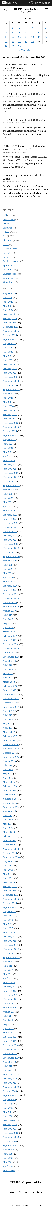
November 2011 (11, 999)
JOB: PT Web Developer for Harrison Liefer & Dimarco (23, 66)
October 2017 (10, 702)
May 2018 (8, 673)
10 (26, 32)
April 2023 (8, 456)
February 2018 (10, 685)
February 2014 (10, 886)
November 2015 (11, 798)
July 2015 (7, 815)
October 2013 (10, 903)
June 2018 (8, 669)
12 (39, 32)
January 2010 (9, 1082)
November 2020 (11, 548)
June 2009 (8, 1107)
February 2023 (10, 464)
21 (6, 41)
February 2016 (10, 786)
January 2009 (9, 1128)
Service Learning (11, 261)
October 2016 (10, 752)
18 (32, 37)
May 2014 (8, 873)
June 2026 (8, 301)
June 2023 (8, 447)
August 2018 (9, 660)
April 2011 (8, 1028)
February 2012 (10, 986)
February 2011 (10, 1036)
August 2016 (9, 761)
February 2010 (10, 1078)
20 (46, 37)
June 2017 (8, 719)
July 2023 (7, 443)
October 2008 (10, 1141)
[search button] (5, 9)
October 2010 (10, 1053)
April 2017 (8, 727)
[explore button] (31, 2)
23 (19, 41)
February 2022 (10, 514)
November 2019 (11, 598)
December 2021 (11, 523)
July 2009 (7, 1103)
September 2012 (11, 957)
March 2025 (9, 364)
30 (19, 46)
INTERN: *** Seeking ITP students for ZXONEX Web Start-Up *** (24, 147)
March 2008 (9, 1170)
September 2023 (11, 435)
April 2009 (8, 1116)
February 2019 (10, 635)
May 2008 (8, 1162)
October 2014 (10, 853)
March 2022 (9, 510)
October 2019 (10, 602)
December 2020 (11, 543)
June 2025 (8, 351)
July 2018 (7, 665)
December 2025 (11, 326)
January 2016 (9, 790)
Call (5, 215)
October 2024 (10, 385)
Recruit (6, 252)
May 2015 (8, 823)
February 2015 (10, 836)
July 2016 (7, 765)
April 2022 (8, 506)
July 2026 (7, 297)
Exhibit (6, 223)
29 (13, 46)
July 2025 (7, 347)
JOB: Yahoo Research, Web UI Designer (24, 94)
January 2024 (9, 418)
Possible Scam (10, 248)
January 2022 (9, 518)
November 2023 (11, 427)
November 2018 (11, 648)
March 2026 (9, 314)
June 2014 (8, 869)
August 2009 (9, 1099)
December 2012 (11, 944)
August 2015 (9, 811)
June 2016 (8, 769)
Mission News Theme (18, 1205)
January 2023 (9, 468)
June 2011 (8, 1020)
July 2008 (7, 1153)
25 (32, 41)
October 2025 (10, 335)
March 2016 (9, 782)
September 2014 (11, 857)
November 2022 (11, 477)
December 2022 (11, 472)
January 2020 (9, 589)
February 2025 (10, 368)
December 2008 (11, 1132)
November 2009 (11, 1086)
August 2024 (9, 393)
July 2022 (7, 493)
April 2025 (8, 360)
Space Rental (9, 265)
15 (13, 37)
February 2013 (10, 936)
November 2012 (11, 949)
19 (39, 37)
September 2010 (11, 1057)
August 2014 (9, 861)
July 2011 (7, 1015)
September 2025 (11, 339)
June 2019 (8, 619)
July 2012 (7, 965)
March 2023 (9, 460)
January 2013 (9, 940)
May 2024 (8, 401)
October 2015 (10, 802)
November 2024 (11, 381)
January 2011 (9, 1040)
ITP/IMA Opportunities (26, 8)
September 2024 (11, 389)
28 (6, 46)
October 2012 (10, 953)
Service (6, 257)
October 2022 (10, 481)
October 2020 (10, 552)
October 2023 (10, 431)
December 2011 (11, 995)
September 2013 (11, 907)
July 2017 (7, 715)
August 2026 (9, 293)
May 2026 (8, 305)
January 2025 (9, 372)
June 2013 (8, 919)
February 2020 (10, 585)
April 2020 (8, 577)
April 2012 (8, 978)
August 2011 (9, 1011)
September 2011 (11, 1007)
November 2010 (11, 1049)
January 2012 (9, 990)
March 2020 (9, 581)
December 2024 (11, 376)
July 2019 (7, 614)
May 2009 (8, 1111)
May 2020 (8, 573)
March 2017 (9, 731)
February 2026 (10, 318)
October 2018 (10, 652)
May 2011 (8, 1024)
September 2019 (11, 606)
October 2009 (10, 1091)
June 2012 (8, 969)
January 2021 (9, 539)
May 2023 (8, 452)
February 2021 (10, 535)
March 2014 (9, 882)
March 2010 (9, 1074)
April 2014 (8, 878)
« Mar (22, 50)
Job (4, 236)
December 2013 (11, 894)
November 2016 (11, 748)
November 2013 (11, 898)
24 (26, 41)
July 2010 (7, 1066)
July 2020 (7, 564)
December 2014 (11, 844)
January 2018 (9, 690)
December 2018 (11, 644)
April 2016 (8, 777)
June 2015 (8, 819)
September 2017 (11, 706)
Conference (9, 219)
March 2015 (9, 832)
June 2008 (8, 1157)
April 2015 (8, 827)
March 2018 (9, 681)
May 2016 (8, 773)
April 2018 (8, 677)
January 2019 (9, 640)
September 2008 (11, 1145)
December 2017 (11, 694)
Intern (6, 231)
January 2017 (9, 740)
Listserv (7, 240)
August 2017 (9, 711)
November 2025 (11, 330)
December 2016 (11, 744)
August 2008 (9, 1149)
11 (32, 32)
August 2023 (9, 439)
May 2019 (8, 623)
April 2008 (8, 1166)
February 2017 (10, 736)
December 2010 (11, 1045)
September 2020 (11, 556)
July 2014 (7, 865)
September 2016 (11, 756)
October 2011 (10, 1003)
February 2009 (10, 1124)
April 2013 (8, 928)
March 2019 (9, 631)
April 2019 (8, 627)
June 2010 (8, 1070)
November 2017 (11, 698)
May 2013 (8, 924)
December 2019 (11, 594)
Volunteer (8, 277)
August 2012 (9, 961)
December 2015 (11, 794)
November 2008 (11, 1137)
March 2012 (9, 982)
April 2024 (8, 406)
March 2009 (9, 1120)
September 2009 (11, 1095)
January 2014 (9, 890)
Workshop (8, 282)
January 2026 (9, 322)
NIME (6, 244)
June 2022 (8, 498)
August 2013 (9, 911)
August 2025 (9, 343)
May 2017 (8, 723)
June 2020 (8, 569)
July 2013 (7, 915)
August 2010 (9, 1061)
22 (13, 41)
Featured (7, 227)
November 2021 (11, 527)
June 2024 (8, 397)
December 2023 (11, 422)
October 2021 (10, 531)
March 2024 (9, 410)
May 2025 (8, 356)
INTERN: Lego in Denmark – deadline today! (24, 177)
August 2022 (9, 489)
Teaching (7, 269)
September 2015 (11, 807)
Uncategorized (10, 273)
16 (19, 37)
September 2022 (11, 485)
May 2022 (8, 502)
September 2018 (11, 656)
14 (6, 37)
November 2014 (11, 848)
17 (26, 37)
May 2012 (8, 974)
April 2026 (8, 310)
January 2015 (9, 840)
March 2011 (9, 1032)
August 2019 (9, 610)
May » (30, 50)
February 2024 (10, 414)
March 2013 (9, 932)
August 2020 (9, 560)
